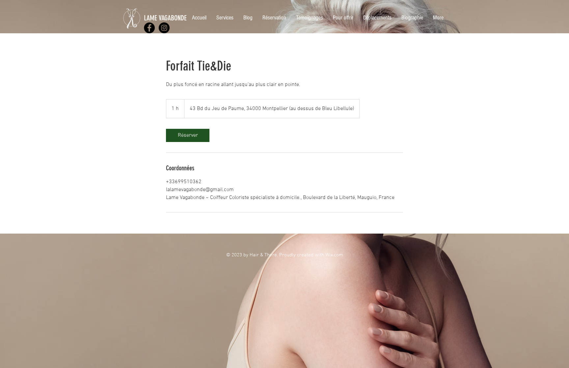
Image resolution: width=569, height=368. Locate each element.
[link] (187, 135)
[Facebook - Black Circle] (149, 27)
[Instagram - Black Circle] (164, 27)
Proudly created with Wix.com (311, 255)
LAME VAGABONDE (165, 18)
